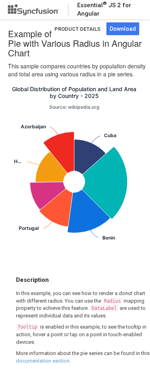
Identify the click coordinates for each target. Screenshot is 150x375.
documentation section (43, 361)
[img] (90, 156)
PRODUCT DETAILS (77, 29)
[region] (74, 173)
